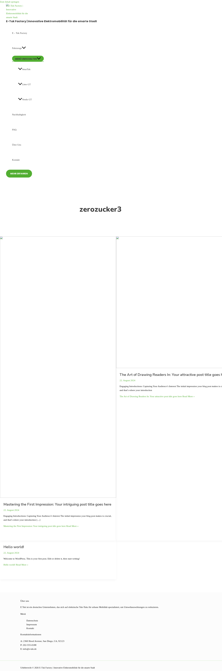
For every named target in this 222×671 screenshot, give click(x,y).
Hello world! (13, 546)
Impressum (31, 624)
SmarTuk (26, 69)
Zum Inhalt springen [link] (9, 2)
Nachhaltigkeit (19, 114)
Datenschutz (32, 620)
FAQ (14, 129)
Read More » (41, 526)
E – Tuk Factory (19, 33)
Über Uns (16, 145)
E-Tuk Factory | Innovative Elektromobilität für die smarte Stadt (51, 21)
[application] (24, 48)
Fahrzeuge (17, 48)
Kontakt (16, 160)
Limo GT (26, 84)
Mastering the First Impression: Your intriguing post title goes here (57, 504)
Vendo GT (27, 99)
